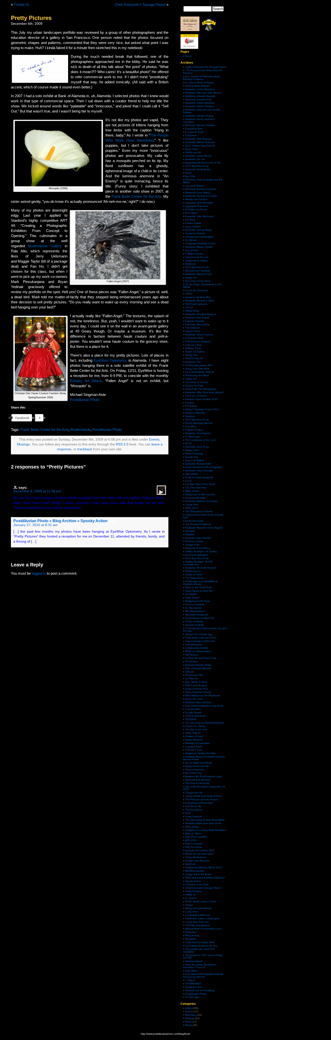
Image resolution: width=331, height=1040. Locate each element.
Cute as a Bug (193, 344)
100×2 (188, 293)
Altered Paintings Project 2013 (202, 409)
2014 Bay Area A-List (197, 267)
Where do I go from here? (199, 853)
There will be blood (195, 857)
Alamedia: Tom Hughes (198, 433)
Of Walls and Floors (196, 209)
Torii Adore (191, 135)
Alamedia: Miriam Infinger (199, 247)
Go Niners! (191, 240)
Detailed (189, 534)
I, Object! (190, 980)
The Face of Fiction (196, 395)
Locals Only (191, 504)
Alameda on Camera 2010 (199, 850)
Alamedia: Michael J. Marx (199, 300)
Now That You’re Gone (198, 281)
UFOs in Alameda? (195, 716)
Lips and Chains (194, 185)
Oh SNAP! (191, 594)
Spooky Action (193, 881)
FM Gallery (191, 406)
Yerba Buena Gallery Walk (199, 942)
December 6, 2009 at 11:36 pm (37, 491)
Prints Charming (194, 453)
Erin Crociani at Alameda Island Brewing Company (201, 77)
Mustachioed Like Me (197, 766)
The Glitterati (192, 327)
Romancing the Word (197, 375)
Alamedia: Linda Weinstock (200, 89)
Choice (189, 307)
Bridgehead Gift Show (197, 601)
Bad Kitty (190, 176)
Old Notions (191, 654)
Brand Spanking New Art (199, 423)
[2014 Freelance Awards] (190, 30)
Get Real (190, 219)
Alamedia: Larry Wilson (197, 192)
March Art (190, 864)
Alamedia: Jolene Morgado (200, 103)
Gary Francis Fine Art (196, 257)
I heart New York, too (197, 922)
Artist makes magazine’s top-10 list (204, 705)
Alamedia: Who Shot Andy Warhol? (204, 392)
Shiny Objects (193, 733)
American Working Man (198, 297)
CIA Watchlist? (193, 983)
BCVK (188, 443)
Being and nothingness (198, 908)
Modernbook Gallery (45, 246)
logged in (39, 573)
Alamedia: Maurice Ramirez (200, 125)
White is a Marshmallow (198, 651)
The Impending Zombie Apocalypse (205, 819)
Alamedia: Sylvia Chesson (199, 106)
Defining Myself (193, 961)
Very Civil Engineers (196, 304)
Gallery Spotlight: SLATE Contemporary (198, 563)
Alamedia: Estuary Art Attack (200, 189)
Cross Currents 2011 (196, 688)
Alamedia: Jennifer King (198, 99)
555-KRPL (191, 719)
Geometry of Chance (196, 382)
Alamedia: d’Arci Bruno (197, 548)
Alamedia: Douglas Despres (200, 314)
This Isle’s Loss (193, 750)
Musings (23, 444)
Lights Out (191, 378)
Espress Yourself (194, 321)
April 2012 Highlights (196, 555)
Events (154, 439)
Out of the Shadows (196, 290)
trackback (84, 449)
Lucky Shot (191, 911)
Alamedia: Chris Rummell (199, 202)
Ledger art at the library (198, 874)
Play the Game (193, 847)
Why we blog (192, 935)
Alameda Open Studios (198, 538)
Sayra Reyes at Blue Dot (199, 590)
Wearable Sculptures (196, 614)
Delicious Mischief (195, 412)
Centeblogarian (193, 644)
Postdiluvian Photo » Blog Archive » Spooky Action (60, 521)
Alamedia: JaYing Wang (198, 230)
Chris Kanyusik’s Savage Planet (140, 4)
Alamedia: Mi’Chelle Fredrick (200, 567)
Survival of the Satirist (197, 317)
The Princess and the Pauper (201, 799)
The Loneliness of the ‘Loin (200, 440)
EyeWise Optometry (110, 360)
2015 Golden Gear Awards (200, 145)
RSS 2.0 (122, 444)
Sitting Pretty (192, 310)
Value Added (192, 597)
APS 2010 (191, 840)
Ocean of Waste (194, 621)
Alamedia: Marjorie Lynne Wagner (204, 527)
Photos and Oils (194, 675)
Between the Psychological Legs (203, 776)
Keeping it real (193, 987)
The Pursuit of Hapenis (198, 524)
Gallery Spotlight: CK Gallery (201, 551)
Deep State (191, 149)
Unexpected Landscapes (199, 236)
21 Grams (190, 898)
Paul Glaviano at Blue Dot (199, 618)
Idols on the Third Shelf (198, 587)
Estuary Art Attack (86, 381)
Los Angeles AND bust (197, 915)
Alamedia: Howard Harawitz (200, 96)
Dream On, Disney (195, 726)
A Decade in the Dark (197, 884)
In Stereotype (192, 436)
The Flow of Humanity (197, 783)
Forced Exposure (194, 769)
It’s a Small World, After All (199, 372)
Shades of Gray (194, 736)
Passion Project (194, 429)
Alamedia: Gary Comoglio (199, 470)
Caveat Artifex (193, 709)
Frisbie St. (22, 4)
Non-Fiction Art (193, 773)
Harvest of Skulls (194, 624)
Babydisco (191, 932)
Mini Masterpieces (195, 611)
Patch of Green (193, 843)
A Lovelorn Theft (194, 132)
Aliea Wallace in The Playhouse (202, 695)
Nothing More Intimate (197, 86)
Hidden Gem (192, 450)
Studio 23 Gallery (195, 351)
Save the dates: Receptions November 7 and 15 (199, 966)
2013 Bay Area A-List (197, 419)
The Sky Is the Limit (196, 729)
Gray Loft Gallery (194, 460)
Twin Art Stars (192, 331)
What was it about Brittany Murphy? (205, 877)
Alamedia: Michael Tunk (198, 274)
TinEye (189, 905)
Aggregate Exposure (196, 206)
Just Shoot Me (193, 806)
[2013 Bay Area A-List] (189, 48)
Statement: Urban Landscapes (202, 918)
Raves (188, 1025)
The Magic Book (194, 578)
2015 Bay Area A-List (197, 166)
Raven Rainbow (194, 739)
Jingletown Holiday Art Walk (200, 753)
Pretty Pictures (193, 891)
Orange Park (192, 544)
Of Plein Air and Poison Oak (200, 658)
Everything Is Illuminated (199, 802)
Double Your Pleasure (197, 860)
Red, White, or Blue (196, 682)
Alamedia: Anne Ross (197, 446)
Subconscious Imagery (198, 341)
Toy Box (189, 402)
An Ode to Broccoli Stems (199, 82)
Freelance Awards (195, 233)
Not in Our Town (194, 699)
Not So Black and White (198, 762)
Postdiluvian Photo (84, 400)
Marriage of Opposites (197, 743)
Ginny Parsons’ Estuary (198, 692)
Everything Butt (193, 128)
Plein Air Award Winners (198, 668)
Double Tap (191, 457)
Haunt (188, 172)
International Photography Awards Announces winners (203, 975)
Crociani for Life (194, 792)
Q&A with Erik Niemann (198, 779)
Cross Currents (193, 816)
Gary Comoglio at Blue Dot (200, 641)
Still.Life (189, 671)
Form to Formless (194, 604)
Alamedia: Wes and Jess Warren (203, 92)
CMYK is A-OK (193, 152)
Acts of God (191, 250)
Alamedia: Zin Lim (195, 159)
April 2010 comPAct (196, 836)
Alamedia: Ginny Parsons (199, 334)
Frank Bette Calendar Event (200, 637)
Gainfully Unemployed (197, 925)
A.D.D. (188, 480)
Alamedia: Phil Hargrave (198, 138)
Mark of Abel (192, 491)
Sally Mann (191, 970)
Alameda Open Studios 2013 (201, 399)
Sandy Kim (191, 355)
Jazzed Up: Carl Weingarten (200, 389)
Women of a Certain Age (199, 634)
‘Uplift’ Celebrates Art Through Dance (205, 67)
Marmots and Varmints (197, 270)
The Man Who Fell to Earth (200, 484)
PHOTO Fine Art (194, 358)
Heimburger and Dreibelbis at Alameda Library (200, 582)
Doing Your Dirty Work (197, 368)
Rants (188, 1021)
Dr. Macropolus (193, 607)
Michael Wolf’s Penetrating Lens (203, 928)
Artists (188, 1008)
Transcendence (194, 809)
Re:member (191, 661)
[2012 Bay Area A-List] (209, 30)
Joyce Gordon (193, 226)
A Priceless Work (194, 338)
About (188, 56)
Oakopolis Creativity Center (200, 243)
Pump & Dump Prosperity (199, 477)
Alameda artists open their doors (203, 823)
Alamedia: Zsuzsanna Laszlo (201, 196)
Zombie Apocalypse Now (199, 365)
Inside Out (191, 277)
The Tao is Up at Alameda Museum (204, 722)
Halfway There (193, 348)
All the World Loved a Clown (200, 901)
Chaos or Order (193, 574)
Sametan (190, 416)
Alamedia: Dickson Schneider (201, 501)
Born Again (191, 213)
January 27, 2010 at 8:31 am (35, 525)
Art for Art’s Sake (194, 521)
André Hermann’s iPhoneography (203, 467)
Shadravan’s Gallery (196, 260)
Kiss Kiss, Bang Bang (197, 324)
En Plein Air (191, 678)
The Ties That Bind (195, 487)
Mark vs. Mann (193, 833)
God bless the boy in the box (201, 945)
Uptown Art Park (194, 385)
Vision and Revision (196, 685)
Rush (188, 813)
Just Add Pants (193, 746)
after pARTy (191, 474)
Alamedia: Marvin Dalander (200, 142)
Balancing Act (192, 571)
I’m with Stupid (193, 712)
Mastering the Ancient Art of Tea (203, 162)
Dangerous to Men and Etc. (200, 494)
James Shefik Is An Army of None (203, 796)
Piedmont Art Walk (195, 497)
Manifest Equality (194, 871)
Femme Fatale (193, 223)
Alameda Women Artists (198, 665)
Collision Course (194, 253)
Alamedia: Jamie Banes (198, 155)
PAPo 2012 (191, 508)
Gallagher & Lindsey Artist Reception (205, 830)
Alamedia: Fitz (193, 361)
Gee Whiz (190, 426)
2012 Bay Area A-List (197, 558)
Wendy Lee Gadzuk (196, 199)
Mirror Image (192, 826)
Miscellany (191, 1015)
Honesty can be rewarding (199, 990)
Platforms (190, 264)
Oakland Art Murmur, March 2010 (203, 867)
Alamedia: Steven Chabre (199, 115)
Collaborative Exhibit (196, 648)
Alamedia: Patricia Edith (198, 463)
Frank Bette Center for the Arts (136, 196)
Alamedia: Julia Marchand (199, 216)
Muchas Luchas (194, 541)
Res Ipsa (190, 531)
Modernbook (80, 429)
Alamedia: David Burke (197, 169)
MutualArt (190, 939)
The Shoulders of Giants (199, 511)
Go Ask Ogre (192, 997)
